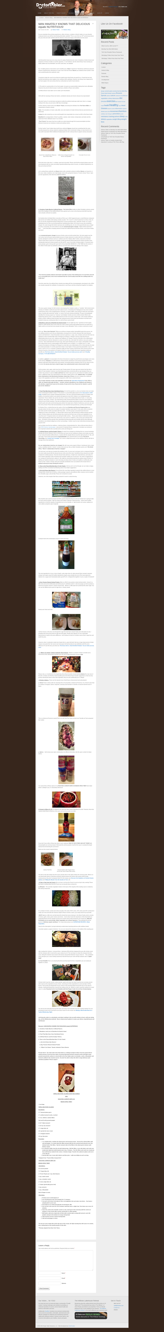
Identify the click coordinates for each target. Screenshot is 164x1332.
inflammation (118, 108)
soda (126, 116)
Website (64, 1283)
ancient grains (109, 91)
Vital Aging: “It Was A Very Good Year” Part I (112, 58)
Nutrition (123, 111)
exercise (111, 101)
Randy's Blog (104, 76)
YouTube (123, 4)
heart (120, 105)
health (106, 105)
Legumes (124, 108)
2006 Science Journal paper (48, 427)
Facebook (113, 4)
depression (115, 98)
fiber (116, 101)
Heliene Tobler (56, 29)
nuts (106, 113)
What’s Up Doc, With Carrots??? (109, 46)
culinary (110, 98)
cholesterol (118, 95)
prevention (116, 114)
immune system (111, 108)
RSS (126, 4)
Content (41, 17)
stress (103, 119)
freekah (119, 101)
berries (119, 91)
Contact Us (116, 1307)
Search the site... (125, 13)
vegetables (109, 119)
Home (39, 13)
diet (120, 98)
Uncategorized (105, 79)
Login (107, 13)
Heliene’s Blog (73, 13)
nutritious (103, 113)
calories (108, 95)
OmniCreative (72, 1325)
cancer (112, 95)
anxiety (115, 91)
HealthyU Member (113, 6)
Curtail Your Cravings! (53, 438)
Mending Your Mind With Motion (109, 49)
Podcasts (84, 13)
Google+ (115, 4)
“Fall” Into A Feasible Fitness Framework (111, 52)
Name (63, 1273)
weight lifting (116, 119)
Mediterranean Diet (105, 111)
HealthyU (47, 1311)
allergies (103, 91)
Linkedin (118, 4)
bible (123, 91)
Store (92, 13)
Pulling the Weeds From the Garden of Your (56, 879)
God (122, 101)
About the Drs (49, 13)
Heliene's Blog (48, 17)
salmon (116, 116)
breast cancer (112, 93)
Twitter (120, 4)
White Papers (104, 83)
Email (63, 1278)
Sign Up (99, 13)
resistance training (107, 116)
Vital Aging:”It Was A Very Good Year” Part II (112, 55)
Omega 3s (110, 113)
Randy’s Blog (61, 13)
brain (106, 93)
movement (114, 111)
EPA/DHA (103, 101)
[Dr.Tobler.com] (82, 5)
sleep (122, 116)
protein (121, 113)
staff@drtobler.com (118, 1305)
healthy (113, 105)
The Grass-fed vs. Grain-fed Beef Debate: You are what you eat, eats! (63, 352)
